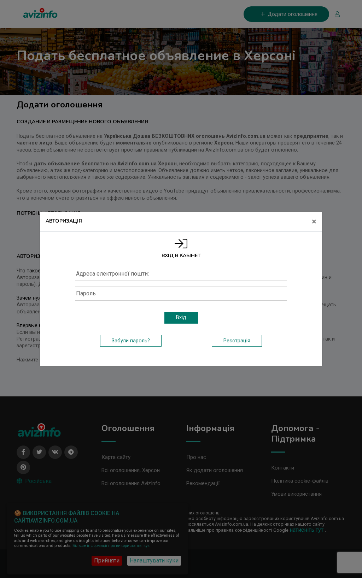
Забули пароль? (131, 341)
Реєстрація (236, 341)
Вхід (181, 317)
